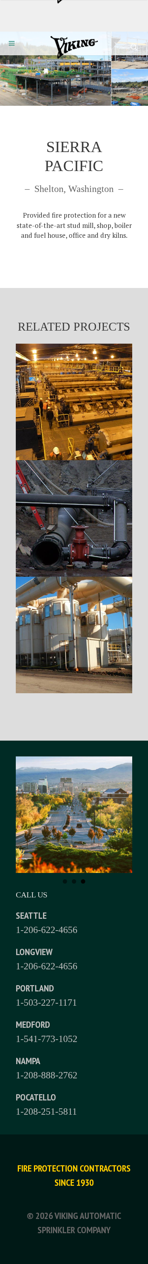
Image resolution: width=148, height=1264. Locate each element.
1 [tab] (65, 881)
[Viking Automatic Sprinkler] (74, 49)
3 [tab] (83, 881)
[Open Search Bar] (134, 47)
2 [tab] (74, 881)
